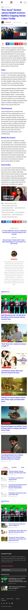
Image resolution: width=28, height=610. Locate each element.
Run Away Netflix (20, 212)
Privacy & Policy (9, 598)
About (2, 598)
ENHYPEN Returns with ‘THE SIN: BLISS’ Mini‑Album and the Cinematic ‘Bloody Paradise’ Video (13, 317)
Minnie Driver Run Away (8, 212)
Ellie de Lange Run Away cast (9, 205)
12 (10, 321)
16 (10, 461)
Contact (17, 598)
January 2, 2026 (16, 22)
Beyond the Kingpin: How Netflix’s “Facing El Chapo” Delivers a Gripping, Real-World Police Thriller (14, 428)
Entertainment (8, 7)
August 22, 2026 (5, 321)
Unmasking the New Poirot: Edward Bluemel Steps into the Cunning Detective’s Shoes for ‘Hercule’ (12, 457)
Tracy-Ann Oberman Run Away (9, 216)
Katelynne (8, 22)
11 (10, 348)
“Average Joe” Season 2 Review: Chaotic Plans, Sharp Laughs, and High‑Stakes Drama (13, 399)
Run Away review (6, 214)
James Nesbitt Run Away (8, 210)
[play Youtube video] (14, 193)
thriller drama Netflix (17, 214)
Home (2, 7)
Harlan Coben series (20, 207)
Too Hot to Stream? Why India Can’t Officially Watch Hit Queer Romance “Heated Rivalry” (18, 486)
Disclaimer (3, 600)
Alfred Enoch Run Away (10, 203)
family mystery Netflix (7, 207)
